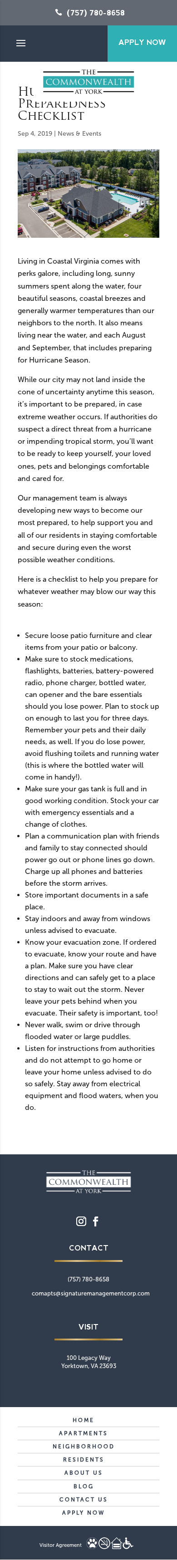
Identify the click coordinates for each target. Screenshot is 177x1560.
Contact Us (83, 1499)
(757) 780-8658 (96, 13)
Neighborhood (84, 1446)
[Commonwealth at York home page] (88, 1193)
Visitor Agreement (60, 1545)
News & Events (79, 133)
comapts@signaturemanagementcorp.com (91, 1293)
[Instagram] (81, 1221)
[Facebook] (96, 1221)
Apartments (83, 1433)
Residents (83, 1460)
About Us (83, 1473)
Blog (84, 1486)
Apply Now (142, 42)
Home (83, 1420)
